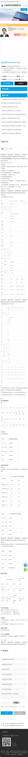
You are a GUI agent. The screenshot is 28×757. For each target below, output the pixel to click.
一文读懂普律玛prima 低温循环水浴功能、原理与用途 (14, 99)
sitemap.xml (8, 754)
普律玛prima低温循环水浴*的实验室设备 (11, 129)
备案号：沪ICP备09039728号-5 (14, 752)
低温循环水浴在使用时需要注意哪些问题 (11, 133)
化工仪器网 (20, 754)
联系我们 (20, 83)
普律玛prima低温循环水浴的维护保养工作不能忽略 (14, 122)
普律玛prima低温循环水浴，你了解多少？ (12, 110)
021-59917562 (25, 565)
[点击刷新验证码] (16, 702)
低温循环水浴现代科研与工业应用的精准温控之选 (14, 114)
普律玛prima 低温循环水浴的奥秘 (10, 106)
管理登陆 (24, 752)
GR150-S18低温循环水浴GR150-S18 (14, 725)
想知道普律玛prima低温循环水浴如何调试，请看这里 (14, 125)
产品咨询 (7, 83)
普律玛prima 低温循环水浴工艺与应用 (11, 118)
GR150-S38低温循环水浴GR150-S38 (14, 723)
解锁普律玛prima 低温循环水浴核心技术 (11, 103)
